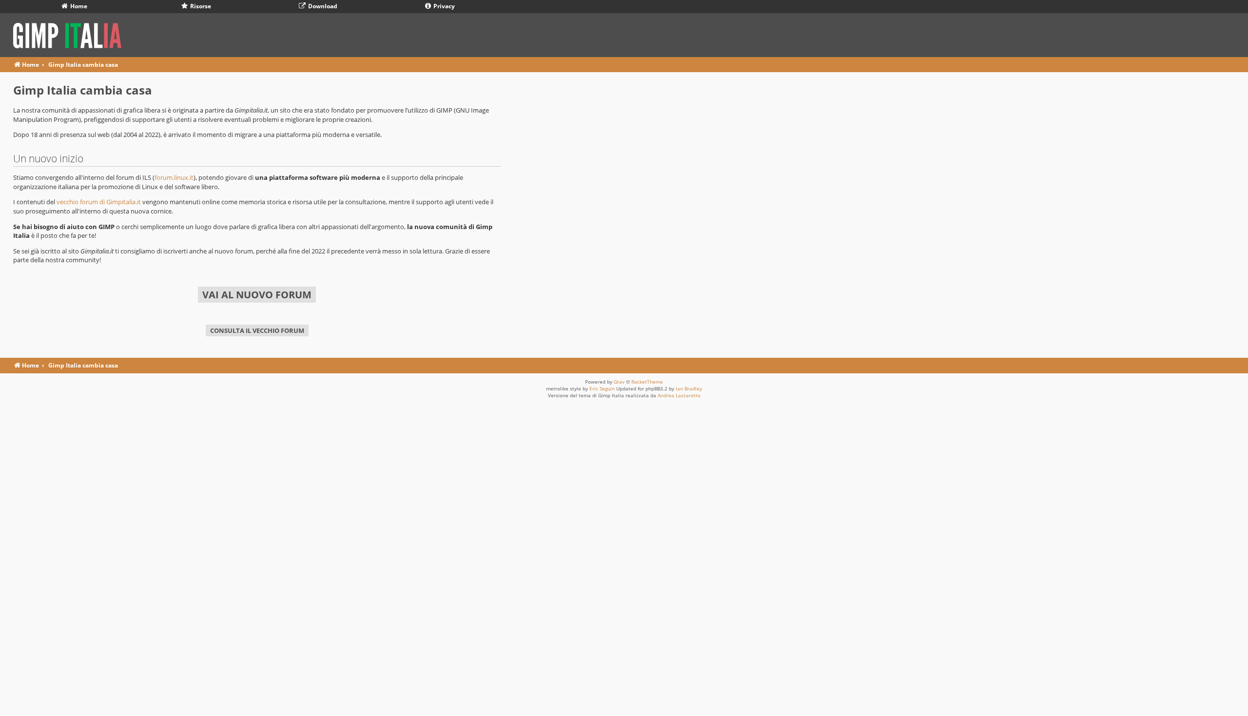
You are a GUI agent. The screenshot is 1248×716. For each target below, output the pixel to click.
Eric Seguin (602, 388)
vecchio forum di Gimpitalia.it (99, 201)
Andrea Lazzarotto (679, 395)
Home (78, 6)
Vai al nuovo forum (257, 294)
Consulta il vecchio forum (257, 330)
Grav (619, 381)
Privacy (443, 6)
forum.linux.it (174, 177)
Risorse (200, 6)
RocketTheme (647, 381)
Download (322, 6)
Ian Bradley (689, 388)
